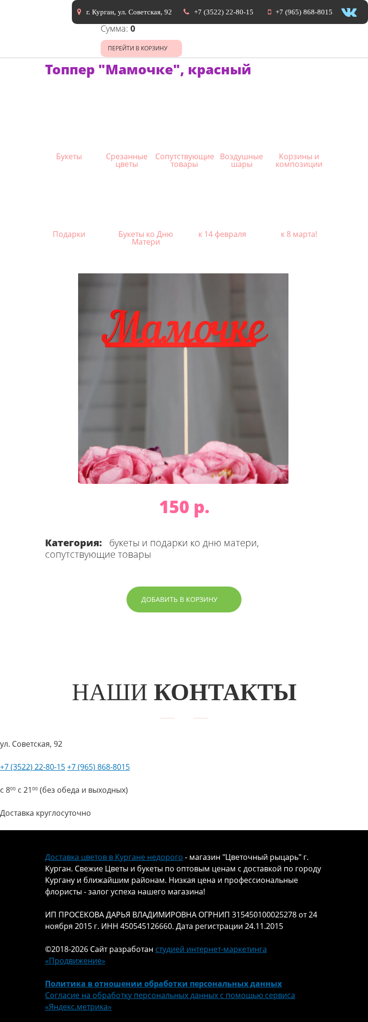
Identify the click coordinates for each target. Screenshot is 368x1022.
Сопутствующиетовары (184, 159)
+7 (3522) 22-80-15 (223, 12)
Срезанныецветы (127, 159)
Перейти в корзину (137, 48)
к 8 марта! (299, 233)
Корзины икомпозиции (299, 159)
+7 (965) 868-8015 (304, 12)
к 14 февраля (222, 233)
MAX (351, 1006)
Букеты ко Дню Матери (145, 237)
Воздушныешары (241, 159)
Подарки (69, 233)
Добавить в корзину (179, 599)
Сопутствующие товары (98, 554)
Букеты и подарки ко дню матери (183, 542)
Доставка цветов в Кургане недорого (114, 857)
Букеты (69, 155)
